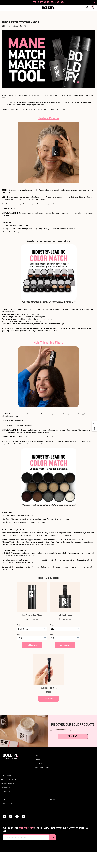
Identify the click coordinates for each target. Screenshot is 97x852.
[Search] (9, 7)
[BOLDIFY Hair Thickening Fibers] (48, 476)
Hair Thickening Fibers (48, 342)
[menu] (3, 7)
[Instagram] (4, 816)
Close (95, 2)
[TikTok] (10, 816)
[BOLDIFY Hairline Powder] (48, 152)
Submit (53, 837)
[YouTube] (23, 816)
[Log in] (86, 7)
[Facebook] (17, 816)
